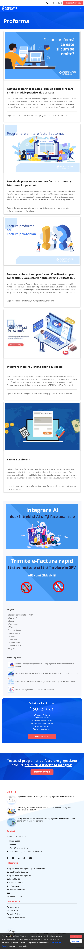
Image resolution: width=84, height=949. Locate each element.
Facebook (8, 858)
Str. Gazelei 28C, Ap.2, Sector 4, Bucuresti (25, 851)
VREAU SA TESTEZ (42, 736)
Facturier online (37, 703)
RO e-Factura (63, 115)
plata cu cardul (57, 393)
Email (30, 858)
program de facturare (48, 115)
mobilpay (46, 393)
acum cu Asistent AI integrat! (48, 765)
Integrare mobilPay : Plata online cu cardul (35, 366)
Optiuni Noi (11, 208)
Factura (20, 393)
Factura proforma (18, 459)
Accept (76, 936)
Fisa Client (39, 729)
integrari (27, 393)
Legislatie (11, 115)
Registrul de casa (43, 726)
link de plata (37, 393)
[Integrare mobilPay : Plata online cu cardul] (42, 333)
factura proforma (23, 115)
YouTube (13, 858)
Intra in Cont (57, 3)
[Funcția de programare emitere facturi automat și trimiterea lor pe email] (42, 148)
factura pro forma (23, 301)
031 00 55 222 (14, 841)
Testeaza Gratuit (42, 772)
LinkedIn (19, 858)
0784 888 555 (14, 844)
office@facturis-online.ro (19, 848)
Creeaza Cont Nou (73, 3)
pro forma (21, 208)
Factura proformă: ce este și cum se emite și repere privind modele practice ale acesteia (40, 90)
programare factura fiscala (24, 211)
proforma (34, 115)
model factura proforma (63, 486)
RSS (25, 858)
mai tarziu (76, 941)
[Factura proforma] (42, 426)
